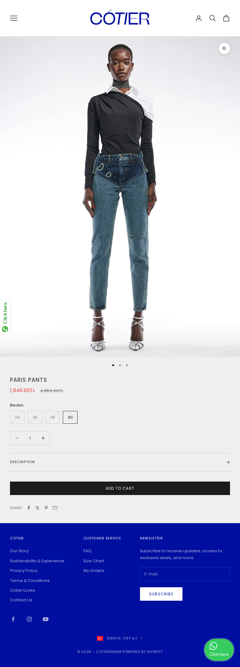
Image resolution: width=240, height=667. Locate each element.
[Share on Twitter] (37, 507)
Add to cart (120, 488)
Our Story (19, 551)
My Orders (93, 571)
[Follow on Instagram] (29, 619)
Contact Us (21, 600)
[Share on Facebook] (28, 507)
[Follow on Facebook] (13, 619)
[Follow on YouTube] (45, 619)
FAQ (87, 551)
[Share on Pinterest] (46, 507)
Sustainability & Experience (37, 561)
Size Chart (93, 561)
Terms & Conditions (30, 581)
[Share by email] (55, 507)
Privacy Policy (24, 571)
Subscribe (161, 594)
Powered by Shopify (142, 651)
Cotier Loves (22, 590)
